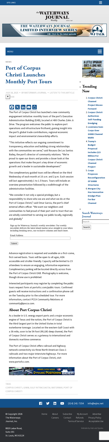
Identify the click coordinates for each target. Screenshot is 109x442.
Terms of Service (76, 421)
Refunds (79, 417)
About (55, 413)
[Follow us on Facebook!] (40, 403)
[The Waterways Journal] (54, 15)
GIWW (26, 387)
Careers (55, 417)
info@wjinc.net (95, 403)
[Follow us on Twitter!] (47, 403)
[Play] (8, 97)
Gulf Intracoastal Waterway (46, 387)
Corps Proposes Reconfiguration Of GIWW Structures (96, 177)
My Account (82, 413)
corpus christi (14, 387)
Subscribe (67, 413)
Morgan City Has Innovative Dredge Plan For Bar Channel (95, 195)
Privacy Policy (94, 417)
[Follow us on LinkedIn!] (54, 403)
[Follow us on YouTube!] (62, 403)
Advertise (97, 413)
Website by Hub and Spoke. (92, 428)
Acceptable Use (96, 421)
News (8, 61)
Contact (67, 417)
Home (44, 413)
